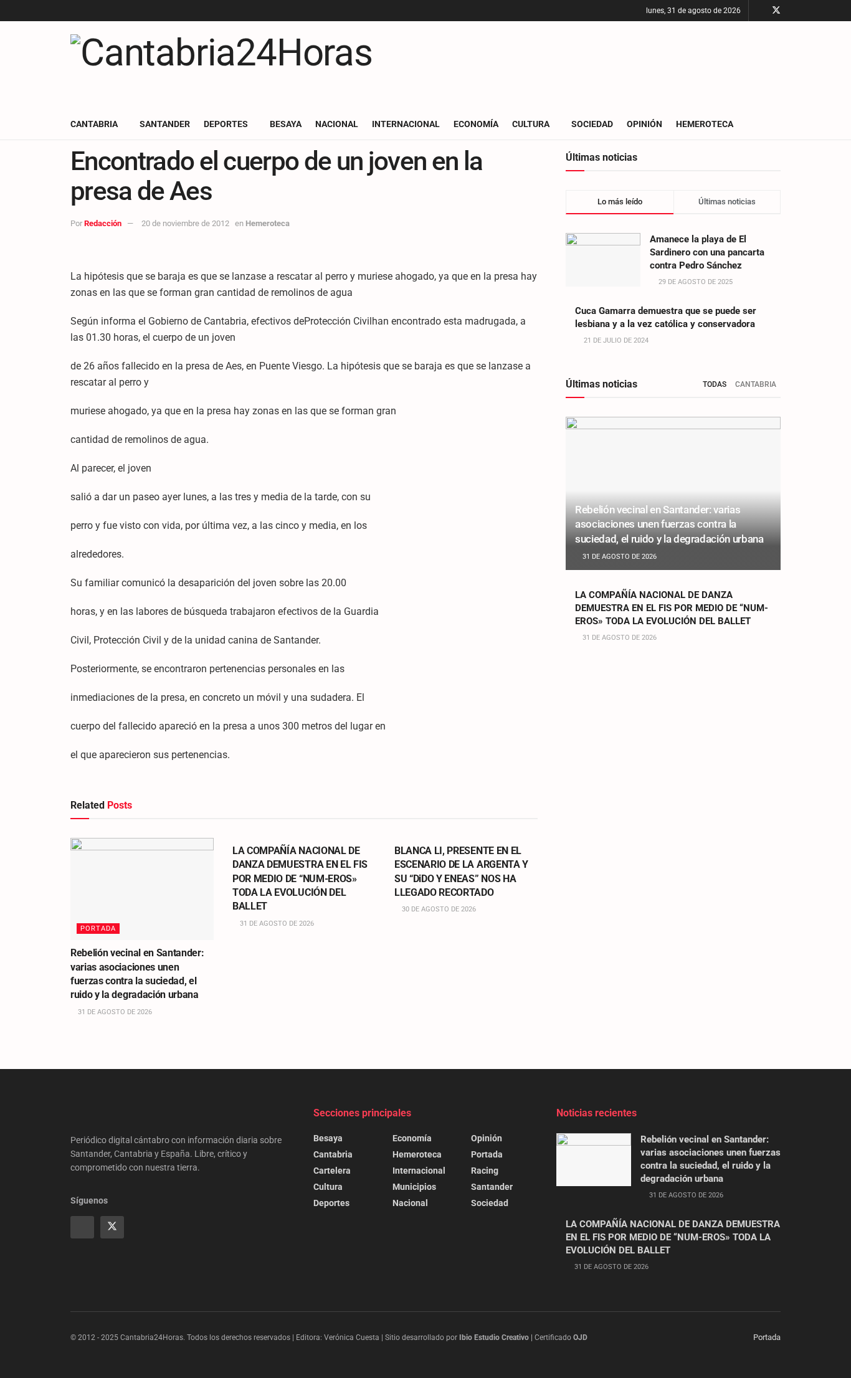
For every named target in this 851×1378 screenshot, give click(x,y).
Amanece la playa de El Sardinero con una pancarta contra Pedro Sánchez (707, 252)
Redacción (102, 223)
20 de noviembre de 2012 (185, 223)
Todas (714, 384)
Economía (476, 124)
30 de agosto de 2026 (438, 909)
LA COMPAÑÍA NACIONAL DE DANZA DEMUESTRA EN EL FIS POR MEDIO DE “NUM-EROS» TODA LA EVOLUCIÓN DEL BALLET (300, 879)
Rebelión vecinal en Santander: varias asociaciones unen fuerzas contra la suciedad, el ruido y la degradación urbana (669, 524)
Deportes (226, 124)
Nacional (336, 124)
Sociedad (592, 124)
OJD (580, 1337)
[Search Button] (776, 124)
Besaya (286, 124)
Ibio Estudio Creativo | (496, 1337)
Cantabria (94, 124)
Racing (484, 1171)
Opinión (644, 124)
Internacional (406, 124)
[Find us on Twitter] (776, 10)
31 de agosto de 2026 (114, 1012)
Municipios (414, 1187)
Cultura (530, 124)
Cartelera (332, 1171)
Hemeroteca (704, 124)
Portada (98, 928)
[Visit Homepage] (221, 65)
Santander (165, 124)
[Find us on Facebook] (759, 10)
